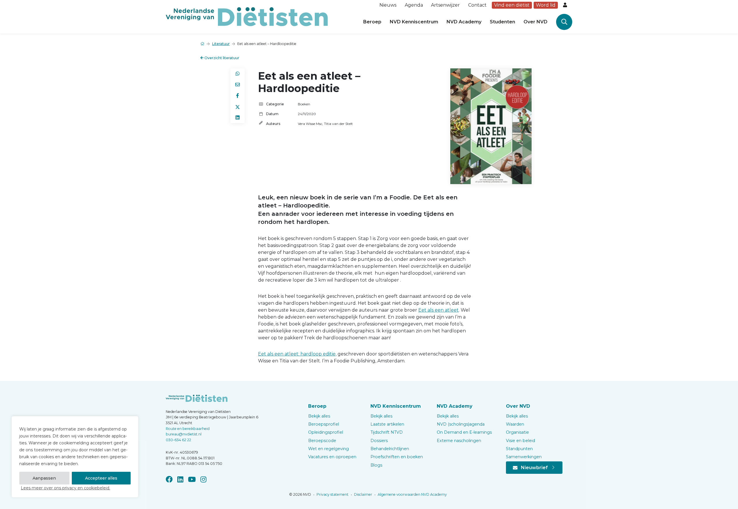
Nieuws (387, 5)
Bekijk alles (319, 416)
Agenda (414, 5)
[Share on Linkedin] (237, 117)
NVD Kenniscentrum (414, 22)
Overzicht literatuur (221, 58)
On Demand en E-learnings (464, 432)
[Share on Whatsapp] (237, 73)
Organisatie (517, 432)
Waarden (515, 424)
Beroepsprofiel (323, 424)
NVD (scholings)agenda (461, 424)
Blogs (376, 465)
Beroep (372, 22)
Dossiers (379, 440)
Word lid (546, 5)
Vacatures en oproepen (332, 456)
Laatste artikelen (387, 424)
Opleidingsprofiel (325, 432)
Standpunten (519, 448)
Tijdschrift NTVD (386, 432)
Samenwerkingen (524, 456)
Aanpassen (44, 478)
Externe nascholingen (459, 440)
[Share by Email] (237, 84)
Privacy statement (332, 494)
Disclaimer (362, 494)
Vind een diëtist (512, 5)
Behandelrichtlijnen (389, 448)
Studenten (502, 22)
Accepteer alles (101, 478)
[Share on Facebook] (237, 95)
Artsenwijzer (445, 5)
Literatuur (221, 44)
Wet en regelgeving (328, 448)
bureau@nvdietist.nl (184, 434)
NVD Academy (464, 22)
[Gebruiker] (566, 5)
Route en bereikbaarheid (188, 428)
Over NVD (535, 22)
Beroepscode (322, 440)
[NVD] (247, 16)
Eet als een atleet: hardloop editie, (297, 354)
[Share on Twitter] (237, 106)
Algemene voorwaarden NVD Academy (412, 494)
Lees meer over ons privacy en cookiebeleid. (65, 488)
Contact (477, 5)
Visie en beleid (520, 440)
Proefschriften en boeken (396, 456)
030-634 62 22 (178, 440)
